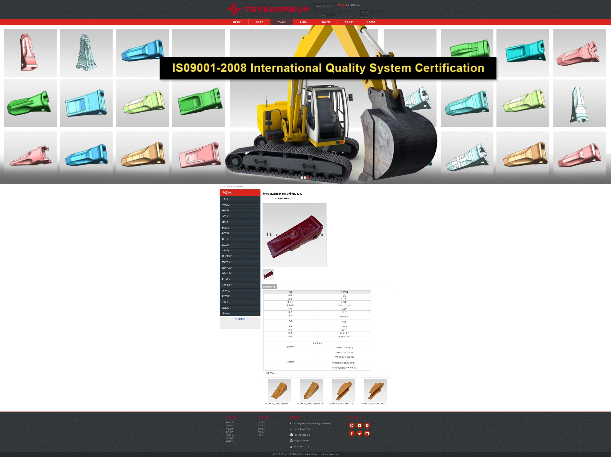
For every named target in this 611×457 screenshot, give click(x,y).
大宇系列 (226, 216)
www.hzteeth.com (301, 446)
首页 (221, 186)
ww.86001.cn (332, 454)
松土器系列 (227, 279)
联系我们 (371, 22)
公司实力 (304, 22)
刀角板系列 (227, 285)
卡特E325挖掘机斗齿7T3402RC (310, 403)
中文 (347, 5)
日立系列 (226, 227)
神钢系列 (226, 222)
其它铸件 (226, 313)
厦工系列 (226, 239)
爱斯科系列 (227, 268)
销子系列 (226, 296)
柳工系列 (226, 233)
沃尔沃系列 (227, 256)
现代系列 (226, 210)
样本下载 (326, 22)
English (357, 5)
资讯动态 (348, 22)
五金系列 (226, 308)
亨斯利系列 (227, 273)
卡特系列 (239, 186)
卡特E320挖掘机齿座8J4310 (341, 403)
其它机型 (226, 290)
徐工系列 (226, 245)
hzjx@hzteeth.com (301, 441)
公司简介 (259, 22)
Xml (316, 454)
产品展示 (281, 22)
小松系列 (226, 199)
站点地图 (311, 454)
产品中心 (229, 186)
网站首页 (237, 22)
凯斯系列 (226, 250)
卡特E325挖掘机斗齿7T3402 (277, 403)
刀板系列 (226, 302)
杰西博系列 (227, 262)
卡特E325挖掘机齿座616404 (373, 403)
